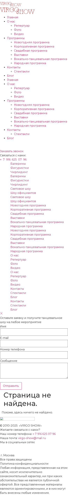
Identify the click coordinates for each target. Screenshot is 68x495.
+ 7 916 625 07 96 (44, 434)
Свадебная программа (30, 50)
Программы (16, 38)
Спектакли (22, 71)
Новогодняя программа (31, 42)
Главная (12, 17)
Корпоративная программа (34, 46)
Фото (17, 29)
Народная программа (30, 63)
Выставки (21, 54)
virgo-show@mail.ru (32, 438)
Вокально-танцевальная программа (40, 59)
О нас (11, 21)
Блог (10, 75)
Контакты (14, 67)
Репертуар (22, 25)
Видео (19, 34)
